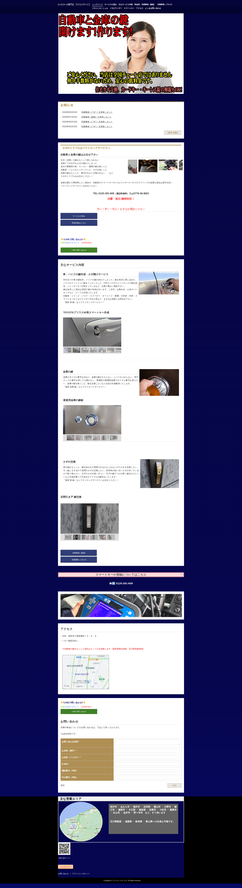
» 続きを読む (172, 133)
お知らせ (66, 105)
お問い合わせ (63, 874)
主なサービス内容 (126, 4)
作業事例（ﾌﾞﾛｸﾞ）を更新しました (97, 112)
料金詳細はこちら (79, 223)
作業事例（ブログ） (165, 4)
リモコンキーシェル (100, 8)
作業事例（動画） (149, 4)
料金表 (137, 4)
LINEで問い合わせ (79, 250)
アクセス (139, 8)
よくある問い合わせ (153, 8)
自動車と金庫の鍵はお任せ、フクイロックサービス (74, 4)
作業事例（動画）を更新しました (96, 117)
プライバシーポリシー (81, 874)
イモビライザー (116, 8)
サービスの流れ (110, 4)
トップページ (97, 4)
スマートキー (129, 8)
